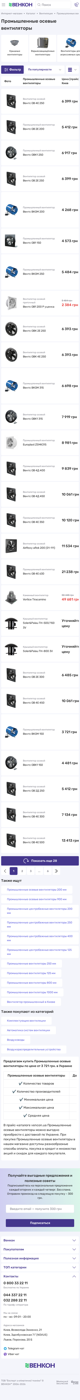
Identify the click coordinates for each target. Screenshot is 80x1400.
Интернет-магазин (11, 13)
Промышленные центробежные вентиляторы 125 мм (39, 952)
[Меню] (3, 4)
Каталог (30, 13)
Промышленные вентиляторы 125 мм (31, 973)
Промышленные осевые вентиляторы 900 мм (37, 899)
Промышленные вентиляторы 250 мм (31, 963)
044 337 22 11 (14, 1295)
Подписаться (40, 1223)
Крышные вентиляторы (14, 53)
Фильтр (15, 69)
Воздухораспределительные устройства (34, 1049)
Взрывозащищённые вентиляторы (42, 53)
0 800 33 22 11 (15, 1283)
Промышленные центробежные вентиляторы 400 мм (40, 938)
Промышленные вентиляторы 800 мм (32, 982)
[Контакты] (76, 4)
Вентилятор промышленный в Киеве (31, 1002)
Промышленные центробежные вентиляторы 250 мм (39, 924)
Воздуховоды (15, 1040)
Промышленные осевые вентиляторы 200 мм (37, 889)
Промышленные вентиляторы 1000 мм (32, 992)
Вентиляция (46, 13)
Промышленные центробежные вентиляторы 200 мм (39, 911)
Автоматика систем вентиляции (28, 1030)
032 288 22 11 (15, 1300)
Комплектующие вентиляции (26, 1020)
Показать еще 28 (44, 861)
